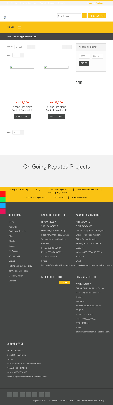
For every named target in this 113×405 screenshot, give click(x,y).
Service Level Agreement (87, 189)
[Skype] (34, 394)
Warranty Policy (16, 275)
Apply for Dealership (19, 189)
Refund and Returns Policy (20, 265)
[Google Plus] (47, 394)
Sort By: (10, 47)
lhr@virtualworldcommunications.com (30, 376)
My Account (14, 251)
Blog (38, 189)
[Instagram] (28, 394)
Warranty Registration (57, 192)
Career (12, 246)
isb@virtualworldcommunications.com (93, 331)
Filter (83, 63)
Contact (12, 280)
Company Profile (79, 197)
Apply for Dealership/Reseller (17, 228)
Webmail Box (14, 256)
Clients (12, 241)
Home (9, 36)
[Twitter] (15, 394)
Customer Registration (36, 197)
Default (19, 47)
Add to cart (22, 116)
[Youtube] (22, 394)
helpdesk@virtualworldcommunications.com (61, 265)
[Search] (84, 15)
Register (99, 3)
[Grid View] (64, 47)
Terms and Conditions (18, 270)
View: (9, 55)
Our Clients (59, 197)
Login (90, 3)
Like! (65, 282)
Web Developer (100, 400)
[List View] (69, 47)
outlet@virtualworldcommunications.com (94, 265)
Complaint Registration (59, 189)
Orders (12, 261)
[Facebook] (9, 394)
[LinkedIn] (41, 394)
